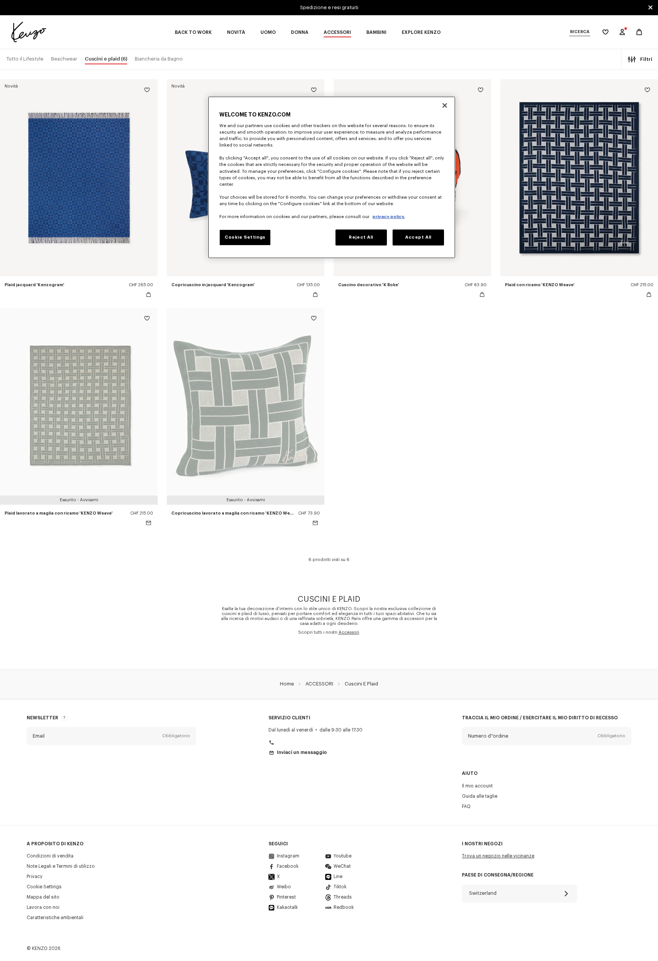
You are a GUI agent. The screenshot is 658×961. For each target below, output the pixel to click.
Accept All (418, 237)
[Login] (622, 32)
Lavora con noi (43, 907)
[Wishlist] (147, 91)
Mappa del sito (43, 897)
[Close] (444, 105)
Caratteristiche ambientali (55, 917)
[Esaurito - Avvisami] (148, 523)
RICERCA (579, 32)
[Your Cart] (639, 32)
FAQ (466, 806)
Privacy (34, 876)
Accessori (349, 632)
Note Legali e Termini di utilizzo (61, 866)
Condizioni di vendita (50, 856)
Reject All (361, 237)
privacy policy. (388, 217)
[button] (111, 736)
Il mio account (477, 786)
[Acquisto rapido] (148, 294)
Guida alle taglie (479, 796)
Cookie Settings (44, 887)
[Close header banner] (650, 7)
